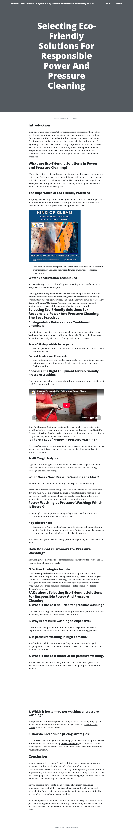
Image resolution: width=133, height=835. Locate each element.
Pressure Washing (70, 743)
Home (108, 3)
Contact (118, 3)
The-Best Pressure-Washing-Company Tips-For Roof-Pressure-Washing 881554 (52, 3)
